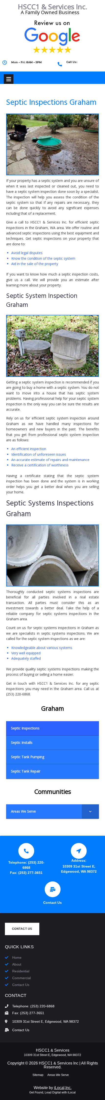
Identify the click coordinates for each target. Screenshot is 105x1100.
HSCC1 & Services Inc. (52, 6)
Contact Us (52, 903)
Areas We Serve (58, 1075)
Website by (53, 1088)
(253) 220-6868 (80, 66)
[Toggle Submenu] (90, 811)
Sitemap (37, 1075)
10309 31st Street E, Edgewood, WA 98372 (52, 1055)
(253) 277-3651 (30, 873)
